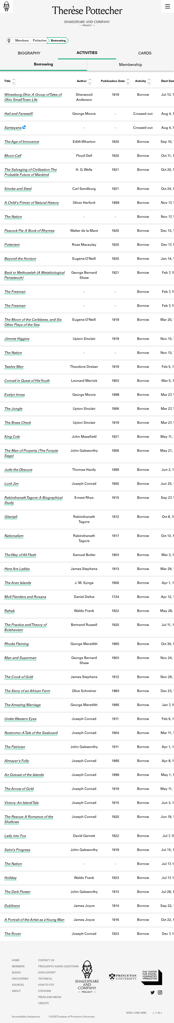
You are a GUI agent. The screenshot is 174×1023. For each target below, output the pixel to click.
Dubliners (12, 906)
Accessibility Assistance (26, 1017)
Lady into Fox (15, 836)
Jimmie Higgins (16, 339)
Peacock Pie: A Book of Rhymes (29, 231)
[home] (6, 6)
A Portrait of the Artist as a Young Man (34, 920)
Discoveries (20, 979)
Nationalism (13, 536)
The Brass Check (17, 423)
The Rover (12, 934)
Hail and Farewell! (18, 114)
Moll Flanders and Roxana (25, 597)
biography (29, 54)
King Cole (12, 437)
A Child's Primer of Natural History (31, 203)
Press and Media (49, 997)
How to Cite (46, 985)
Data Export (47, 973)
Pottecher (40, 40)
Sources (18, 985)
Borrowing (43, 65)
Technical (45, 979)
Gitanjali (10, 517)
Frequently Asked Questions (58, 966)
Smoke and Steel (17, 189)
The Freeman (14, 292)
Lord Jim (11, 484)
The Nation (13, 217)
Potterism (12, 245)
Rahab (9, 611)
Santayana (12, 128)
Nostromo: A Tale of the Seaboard (31, 733)
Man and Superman (20, 658)
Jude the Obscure (18, 470)
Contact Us (46, 960)
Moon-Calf (12, 156)
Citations (44, 991)
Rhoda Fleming (16, 644)
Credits (43, 1003)
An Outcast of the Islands (24, 775)
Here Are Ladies (16, 569)
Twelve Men (13, 367)
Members (22, 40)
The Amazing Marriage (22, 705)
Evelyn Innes (14, 395)
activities (87, 53)
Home (9, 40)
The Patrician (14, 747)
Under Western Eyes (20, 719)
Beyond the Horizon (20, 259)
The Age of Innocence (21, 142)
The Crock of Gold (18, 677)
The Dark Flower (17, 892)
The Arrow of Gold (19, 789)
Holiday (10, 878)
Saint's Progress (17, 850)
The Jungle (13, 409)
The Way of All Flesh (20, 555)
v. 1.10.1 (157, 1013)
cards (145, 54)
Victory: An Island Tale (21, 803)
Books (16, 973)
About (16, 991)
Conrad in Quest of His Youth (27, 381)
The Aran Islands (17, 583)
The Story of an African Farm (27, 691)
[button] (167, 6)
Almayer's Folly (16, 761)
